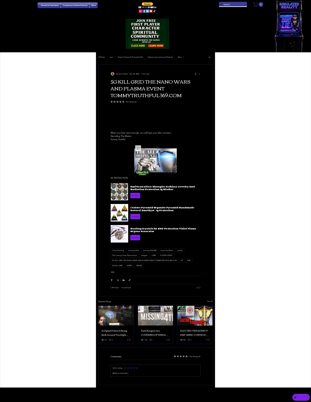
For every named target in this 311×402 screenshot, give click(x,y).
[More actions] (199, 73)
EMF (189, 260)
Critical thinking (118, 250)
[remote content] (155, 119)
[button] (147, 5)
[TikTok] (154, 11)
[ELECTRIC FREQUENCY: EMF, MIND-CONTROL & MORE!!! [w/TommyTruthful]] (194, 315)
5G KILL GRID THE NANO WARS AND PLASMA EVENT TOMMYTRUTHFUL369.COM (144, 260)
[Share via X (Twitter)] (118, 280)
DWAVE (139, 265)
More (180, 57)
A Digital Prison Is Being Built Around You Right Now (114, 333)
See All (210, 301)
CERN (153, 255)
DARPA (129, 265)
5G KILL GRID (117, 265)
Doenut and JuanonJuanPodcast (160, 57)
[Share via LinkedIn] (123, 280)
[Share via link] (129, 280)
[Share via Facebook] (112, 280)
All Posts (101, 57)
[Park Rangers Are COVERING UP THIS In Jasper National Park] (155, 315)
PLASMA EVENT (166, 255)
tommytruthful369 (149, 250)
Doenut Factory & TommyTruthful (130, 57)
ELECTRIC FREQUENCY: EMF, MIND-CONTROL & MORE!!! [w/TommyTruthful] (194, 333)
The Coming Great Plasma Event (124, 255)
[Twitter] (147, 11)
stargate (144, 255)
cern (111, 57)
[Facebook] (144, 11)
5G (182, 260)
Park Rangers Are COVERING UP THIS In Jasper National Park (153, 333)
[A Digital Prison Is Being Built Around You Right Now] (116, 315)
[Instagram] (140, 11)
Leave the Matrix (167, 250)
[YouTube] (151, 11)
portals (180, 250)
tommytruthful (133, 250)
